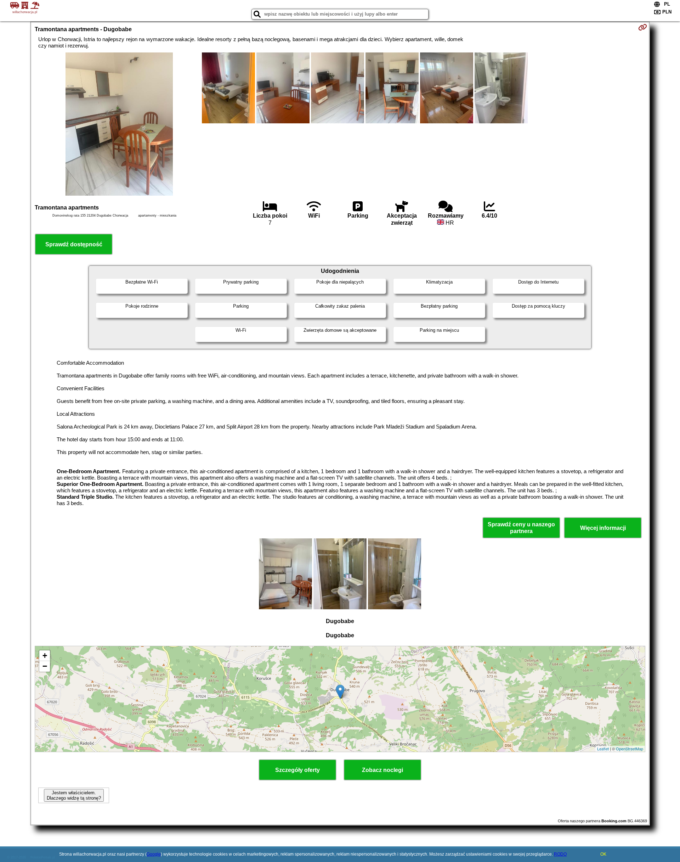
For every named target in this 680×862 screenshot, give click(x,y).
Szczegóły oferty (297, 770)
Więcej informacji (603, 528)
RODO (560, 854)
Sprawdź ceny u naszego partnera (521, 527)
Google (154, 854)
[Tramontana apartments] (119, 124)
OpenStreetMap (629, 748)
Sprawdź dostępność (73, 244)
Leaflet (603, 748)
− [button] (44, 666)
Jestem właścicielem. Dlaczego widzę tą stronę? (74, 795)
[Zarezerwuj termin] (642, 27)
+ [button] (44, 655)
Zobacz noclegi (382, 770)
